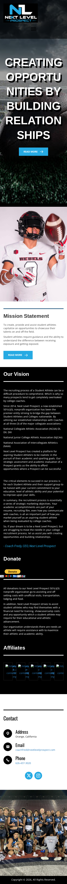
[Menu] (33, 29)
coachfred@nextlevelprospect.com (35, 749)
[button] (33, 152)
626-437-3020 (23, 763)
